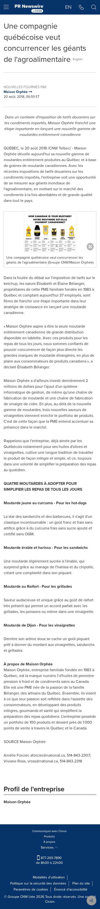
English (78, 59)
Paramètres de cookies (31, 889)
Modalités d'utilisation (49, 877)
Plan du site (81, 883)
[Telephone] (81, 7)
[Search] (94, 7)
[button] (50, 232)
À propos (49, 842)
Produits (49, 836)
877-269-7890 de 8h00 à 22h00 (49, 860)
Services (48, 847)
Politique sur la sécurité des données (38, 883)
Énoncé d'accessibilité (70, 889)
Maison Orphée (17, 802)
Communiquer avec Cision (49, 831)
